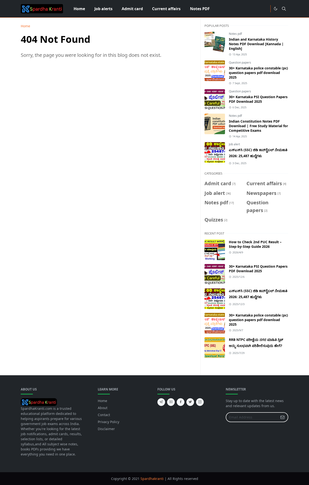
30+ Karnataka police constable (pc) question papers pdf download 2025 (258, 73)
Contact (104, 414)
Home (102, 400)
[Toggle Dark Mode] (276, 9)
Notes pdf (235, 34)
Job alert (234, 144)
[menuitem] (79, 8)
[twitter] (190, 402)
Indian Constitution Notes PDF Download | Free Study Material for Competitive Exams (258, 126)
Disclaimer (106, 428)
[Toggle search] (284, 8)
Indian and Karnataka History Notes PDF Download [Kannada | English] (256, 44)
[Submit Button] (282, 417)
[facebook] (180, 402)
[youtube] (171, 402)
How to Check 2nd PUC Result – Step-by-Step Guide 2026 (255, 244)
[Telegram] (265, 8)
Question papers (240, 62)
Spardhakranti (152, 478)
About (102, 407)
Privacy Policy (108, 421)
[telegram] (161, 402)
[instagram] (200, 402)
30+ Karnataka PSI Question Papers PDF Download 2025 (258, 99)
